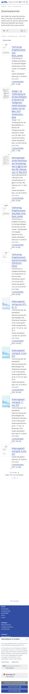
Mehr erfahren (10, 668)
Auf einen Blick (4, 609)
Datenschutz (15, 662)
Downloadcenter (17, 6)
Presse (3, 615)
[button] (7, 30)
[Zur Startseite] (4, 2)
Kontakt (10, 2)
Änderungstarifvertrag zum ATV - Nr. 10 (19, 304)
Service (9, 6)
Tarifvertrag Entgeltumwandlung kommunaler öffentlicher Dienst (19, 260)
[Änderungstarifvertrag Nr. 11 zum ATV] (6, 401)
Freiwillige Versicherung (7, 627)
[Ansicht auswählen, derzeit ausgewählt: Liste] (23, 30)
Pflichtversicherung (6, 624)
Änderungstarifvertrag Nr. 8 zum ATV (19, 451)
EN (22, 2)
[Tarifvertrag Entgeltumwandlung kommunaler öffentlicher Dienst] (6, 257)
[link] (11, 478)
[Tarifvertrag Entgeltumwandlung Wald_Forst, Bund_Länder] (6, 210)
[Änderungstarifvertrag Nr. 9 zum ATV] (6, 353)
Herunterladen (18, 82)
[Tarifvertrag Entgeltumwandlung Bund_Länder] (6, 49)
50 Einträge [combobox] (13, 472)
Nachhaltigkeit (4, 613)
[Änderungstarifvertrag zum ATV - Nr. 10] (6, 304)
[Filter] (4, 30)
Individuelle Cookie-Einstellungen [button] (13, 683)
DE (20, 2)
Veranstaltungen (5, 629)
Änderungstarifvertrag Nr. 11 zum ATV (18, 402)
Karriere (3, 617)
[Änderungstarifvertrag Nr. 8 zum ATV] (6, 450)
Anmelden (16, 2)
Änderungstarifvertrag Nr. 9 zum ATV (19, 353)
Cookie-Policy (5, 662)
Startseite (3, 6)
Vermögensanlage (5, 611)
